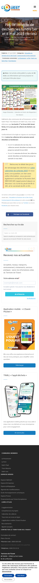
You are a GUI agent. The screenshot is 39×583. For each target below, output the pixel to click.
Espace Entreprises (7, 483)
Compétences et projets (10, 511)
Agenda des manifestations (10, 490)
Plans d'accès (5, 538)
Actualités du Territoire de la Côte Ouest (21, 37)
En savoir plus (19, 433)
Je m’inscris (19, 294)
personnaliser (6, 572)
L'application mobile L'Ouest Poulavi (14, 520)
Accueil (7, 37)
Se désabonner (31, 298)
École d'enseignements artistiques (12, 493)
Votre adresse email (11, 278)
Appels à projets (7, 527)
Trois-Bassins (12, 61)
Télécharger (19, 365)
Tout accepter (8, 575)
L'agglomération (7, 508)
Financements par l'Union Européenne (14, 499)
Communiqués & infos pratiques (26, 55)
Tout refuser (20, 575)
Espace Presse (6, 496)
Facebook (4, 205)
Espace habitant (6, 480)
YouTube (25, 203)
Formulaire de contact (8, 535)
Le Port (28, 58)
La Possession (22, 58)
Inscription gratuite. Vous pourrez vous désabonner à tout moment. (19, 288)
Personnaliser (8, 579)
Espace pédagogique (8, 486)
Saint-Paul (5, 61)
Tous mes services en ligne (11, 517)
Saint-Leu (34, 58)
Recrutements (6, 524)
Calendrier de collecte (9, 514)
